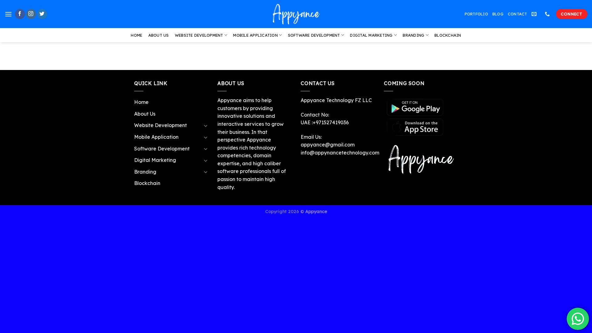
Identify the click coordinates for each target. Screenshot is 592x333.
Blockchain (447, 35)
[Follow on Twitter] (42, 14)
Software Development (314, 35)
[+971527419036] (548, 14)
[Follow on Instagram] (31, 14)
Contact (517, 13)
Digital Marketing (371, 35)
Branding (413, 35)
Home (136, 35)
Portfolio (476, 13)
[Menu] (8, 14)
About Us (158, 35)
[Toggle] (205, 125)
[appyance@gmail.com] (535, 14)
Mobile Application (255, 35)
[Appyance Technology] (296, 14)
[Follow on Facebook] (20, 14)
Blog (498, 13)
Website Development (199, 35)
